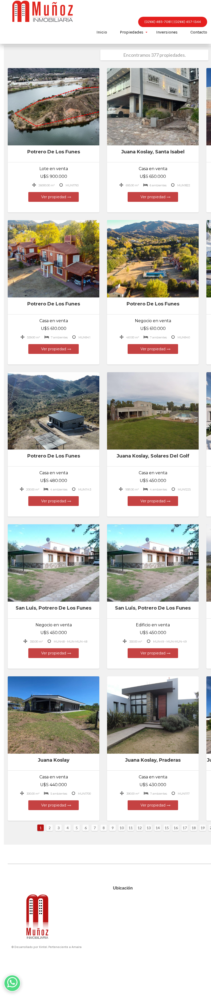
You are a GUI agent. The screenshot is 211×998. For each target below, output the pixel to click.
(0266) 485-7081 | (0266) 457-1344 (172, 22)
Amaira (77, 947)
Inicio (101, 32)
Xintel (43, 947)
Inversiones (167, 32)
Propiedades (131, 32)
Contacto (198, 32)
